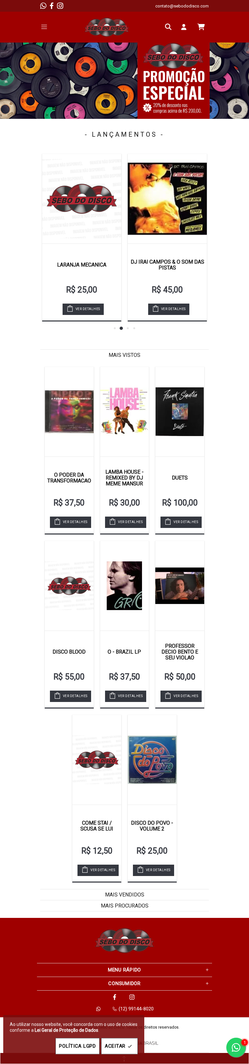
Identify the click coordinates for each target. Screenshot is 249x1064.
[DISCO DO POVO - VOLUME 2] (152, 760)
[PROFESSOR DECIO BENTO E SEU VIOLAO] (179, 586)
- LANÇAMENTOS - (124, 134)
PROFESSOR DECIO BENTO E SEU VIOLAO (179, 652)
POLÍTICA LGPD (77, 1046)
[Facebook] (52, 6)
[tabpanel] (124, 81)
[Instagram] (60, 5)
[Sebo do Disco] (107, 27)
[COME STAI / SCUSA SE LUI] (96, 760)
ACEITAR (115, 1046)
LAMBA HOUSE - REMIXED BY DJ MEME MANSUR (124, 478)
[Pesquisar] (170, 27)
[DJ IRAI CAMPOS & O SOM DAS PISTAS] (167, 199)
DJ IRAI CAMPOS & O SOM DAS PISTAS (167, 265)
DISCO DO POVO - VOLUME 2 (152, 826)
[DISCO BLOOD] (69, 586)
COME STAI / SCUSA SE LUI (96, 826)
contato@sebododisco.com (182, 6)
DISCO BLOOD (69, 652)
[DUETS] (179, 412)
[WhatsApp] (43, 5)
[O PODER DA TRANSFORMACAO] (69, 412)
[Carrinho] (201, 27)
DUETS (180, 478)
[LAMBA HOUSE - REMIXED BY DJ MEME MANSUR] (124, 412)
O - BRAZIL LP (124, 652)
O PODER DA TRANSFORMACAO (69, 478)
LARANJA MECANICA (81, 265)
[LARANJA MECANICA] (81, 199)
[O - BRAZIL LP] (124, 586)
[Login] (185, 27)
